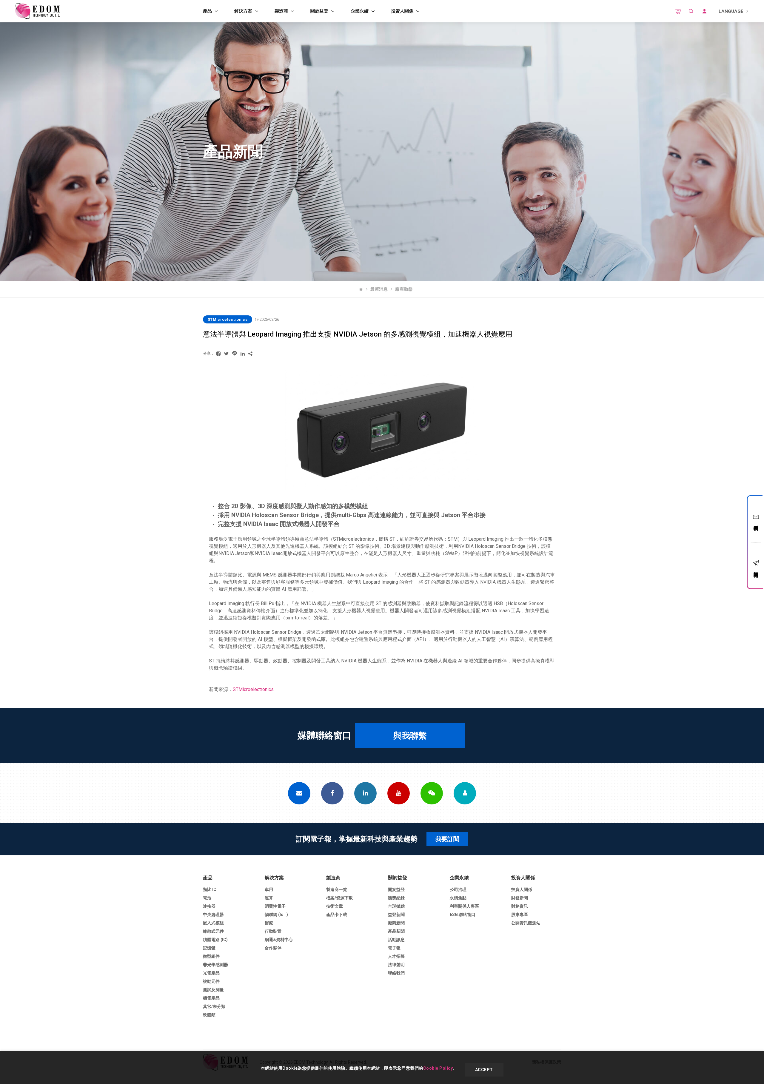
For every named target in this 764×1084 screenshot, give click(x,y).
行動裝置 (273, 931)
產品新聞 (396, 931)
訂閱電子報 (756, 569)
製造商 (281, 11)
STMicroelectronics (253, 689)
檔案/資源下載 (339, 897)
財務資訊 (519, 906)
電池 (207, 897)
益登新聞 (396, 914)
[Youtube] (398, 793)
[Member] (465, 793)
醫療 (269, 922)
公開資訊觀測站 (525, 922)
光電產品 (211, 973)
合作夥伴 (273, 948)
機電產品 (211, 998)
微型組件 (211, 956)
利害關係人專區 (464, 906)
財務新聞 (519, 897)
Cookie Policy (438, 1068)
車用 (269, 889)
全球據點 (396, 906)
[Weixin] (431, 793)
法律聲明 (396, 964)
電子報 (394, 948)
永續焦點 (458, 897)
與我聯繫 (410, 736)
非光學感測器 (215, 964)
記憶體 (209, 948)
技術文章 (334, 906)
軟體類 (209, 1014)
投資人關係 (402, 11)
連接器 (209, 906)
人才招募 (396, 956)
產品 (207, 11)
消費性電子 (275, 906)
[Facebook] (332, 793)
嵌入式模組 (213, 922)
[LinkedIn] (365, 793)
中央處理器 (213, 914)
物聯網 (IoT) (276, 914)
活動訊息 (396, 939)
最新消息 (379, 289)
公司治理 (458, 889)
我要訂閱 (447, 839)
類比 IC (209, 889)
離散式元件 (213, 931)
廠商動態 (403, 289)
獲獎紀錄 (396, 897)
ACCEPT (484, 1069)
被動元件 (211, 981)
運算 (269, 897)
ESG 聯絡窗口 (462, 914)
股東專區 (519, 914)
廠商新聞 (396, 922)
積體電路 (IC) (215, 939)
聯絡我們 (756, 522)
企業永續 (360, 11)
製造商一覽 (336, 889)
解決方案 (243, 11)
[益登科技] (37, 11)
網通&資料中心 (279, 939)
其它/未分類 (214, 1006)
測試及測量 (213, 989)
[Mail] (299, 793)
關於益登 (319, 11)
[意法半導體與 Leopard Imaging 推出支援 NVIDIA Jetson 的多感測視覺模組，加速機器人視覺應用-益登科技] (218, 354)
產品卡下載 (336, 914)
